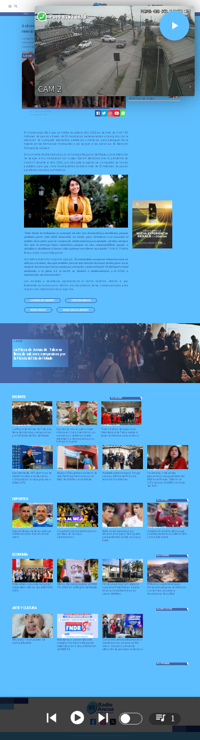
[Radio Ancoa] (16, 10)
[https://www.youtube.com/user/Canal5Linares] (117, 113)
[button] (42, 300)
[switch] (130, 719)
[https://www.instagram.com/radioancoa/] (110, 113)
